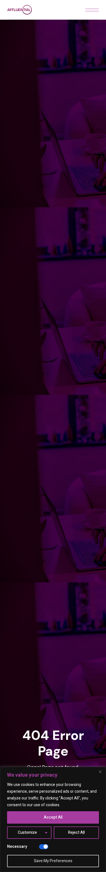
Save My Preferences (53, 861)
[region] (53, 819)
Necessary (17, 847)
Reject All (76, 832)
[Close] (100, 771)
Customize (27, 832)
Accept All (53, 817)
